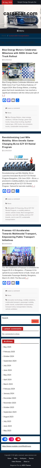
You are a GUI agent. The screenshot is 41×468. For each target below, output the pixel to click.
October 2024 (8, 356)
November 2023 (9, 403)
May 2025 (7, 347)
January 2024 (8, 393)
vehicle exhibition (11, 309)
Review (31, 458)
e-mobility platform (23, 210)
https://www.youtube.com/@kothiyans (16, 446)
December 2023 (9, 398)
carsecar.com (20, 13)
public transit (9, 304)
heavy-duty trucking (17, 122)
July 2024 (7, 365)
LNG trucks (18, 124)
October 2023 (8, 407)
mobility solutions (29, 300)
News (9, 113)
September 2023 (9, 412)
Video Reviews (16, 461)
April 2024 (7, 379)
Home (9, 458)
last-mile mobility (18, 215)
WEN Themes (26, 465)
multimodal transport (12, 302)
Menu (21, 31)
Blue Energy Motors (14, 117)
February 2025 (9, 352)
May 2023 (7, 431)
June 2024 (7, 370)
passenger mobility (27, 302)
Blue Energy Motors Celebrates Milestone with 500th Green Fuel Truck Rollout (20, 53)
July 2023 (7, 421)
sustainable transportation (19, 126)
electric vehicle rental (12, 212)
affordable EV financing (15, 208)
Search (5, 318)
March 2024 (8, 384)
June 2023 (7, 426)
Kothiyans (23, 458)
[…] (3, 95)
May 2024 (7, 375)
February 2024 (9, 389)
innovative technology (14, 300)
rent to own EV (16, 217)
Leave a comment (13, 108)
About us (26, 461)
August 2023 (8, 417)
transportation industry (24, 307)
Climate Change (18, 119)
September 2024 (9, 361)
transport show (10, 307)
